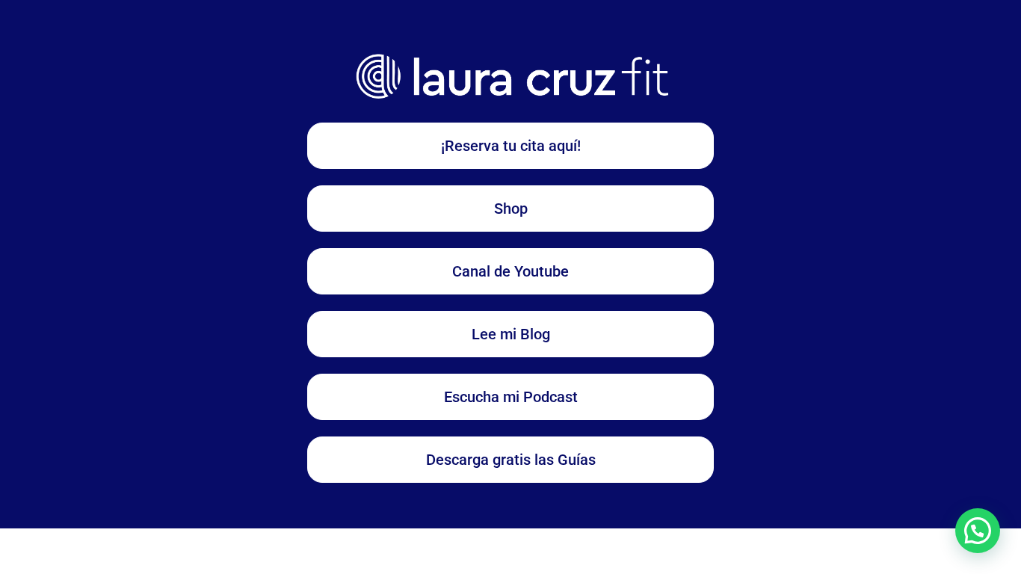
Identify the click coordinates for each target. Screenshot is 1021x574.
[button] (977, 530)
